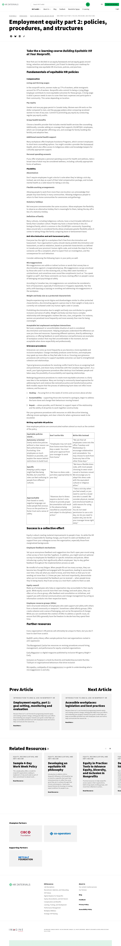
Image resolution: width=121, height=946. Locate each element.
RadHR (29, 638)
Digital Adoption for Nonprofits (53, 896)
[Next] (110, 749)
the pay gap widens (59, 110)
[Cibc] (25, 841)
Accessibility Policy (85, 910)
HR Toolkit (35, 9)
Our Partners (83, 890)
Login (117, 9)
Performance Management (52, 908)
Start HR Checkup (112, 4)
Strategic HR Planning (51, 914)
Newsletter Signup (74, 9)
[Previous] (106, 749)
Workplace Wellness (50, 911)
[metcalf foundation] (25, 866)
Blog (55, 9)
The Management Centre (37, 645)
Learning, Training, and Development (55, 905)
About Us (46, 9)
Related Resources (27, 748)
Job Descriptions (49, 887)
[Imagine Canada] (16, 931)
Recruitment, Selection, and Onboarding (56, 890)
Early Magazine (33, 652)
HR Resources (23, 16)
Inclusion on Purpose (35, 660)
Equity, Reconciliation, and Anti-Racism (42, 16)
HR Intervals (12, 16)
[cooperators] (60, 841)
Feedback (62, 9)
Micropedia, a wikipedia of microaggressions (45, 667)
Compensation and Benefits (52, 902)
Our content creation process (88, 887)
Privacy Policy (84, 905)
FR (102, 4)
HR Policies (47, 893)
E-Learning (85, 9)
